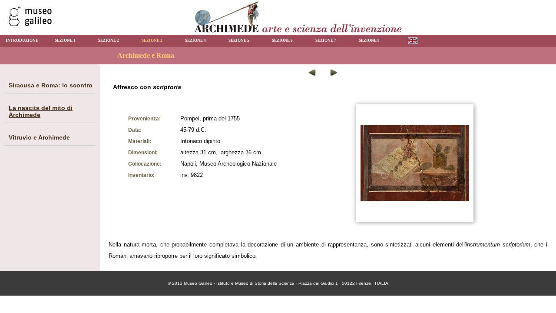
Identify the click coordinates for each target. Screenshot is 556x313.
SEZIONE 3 (152, 40)
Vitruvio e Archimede (39, 137)
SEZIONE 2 (108, 40)
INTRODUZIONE (22, 40)
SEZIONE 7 (325, 40)
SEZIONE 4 (195, 40)
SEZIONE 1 (65, 40)
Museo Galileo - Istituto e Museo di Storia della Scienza (239, 283)
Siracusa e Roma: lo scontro (51, 85)
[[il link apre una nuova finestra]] (30, 23)
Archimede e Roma (145, 55)
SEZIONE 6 (282, 40)
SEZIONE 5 (238, 40)
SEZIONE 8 (369, 40)
